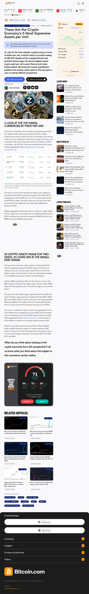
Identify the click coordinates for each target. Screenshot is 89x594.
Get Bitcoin (79, 24)
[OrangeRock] (16, 15)
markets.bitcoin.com (32, 147)
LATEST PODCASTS (64, 202)
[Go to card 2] (68, 75)
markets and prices (12, 505)
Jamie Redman (14, 88)
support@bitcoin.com (12, 588)
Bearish (27, 401)
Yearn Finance (28, 505)
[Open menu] (83, 3)
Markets (42, 501)
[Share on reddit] (32, 87)
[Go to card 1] (67, 75)
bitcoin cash (10, 497)
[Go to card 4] (71, 75)
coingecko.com (10, 149)
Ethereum (25, 501)
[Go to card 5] (72, 75)
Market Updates (38, 26)
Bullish (42, 401)
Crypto (21, 497)
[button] (44, 79)
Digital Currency (11, 501)
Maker (34, 501)
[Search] (78, 3)
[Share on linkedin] (36, 87)
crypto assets (32, 497)
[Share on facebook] (25, 87)
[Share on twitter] (28, 87)
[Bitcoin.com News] (10, 3)
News (33, 26)
